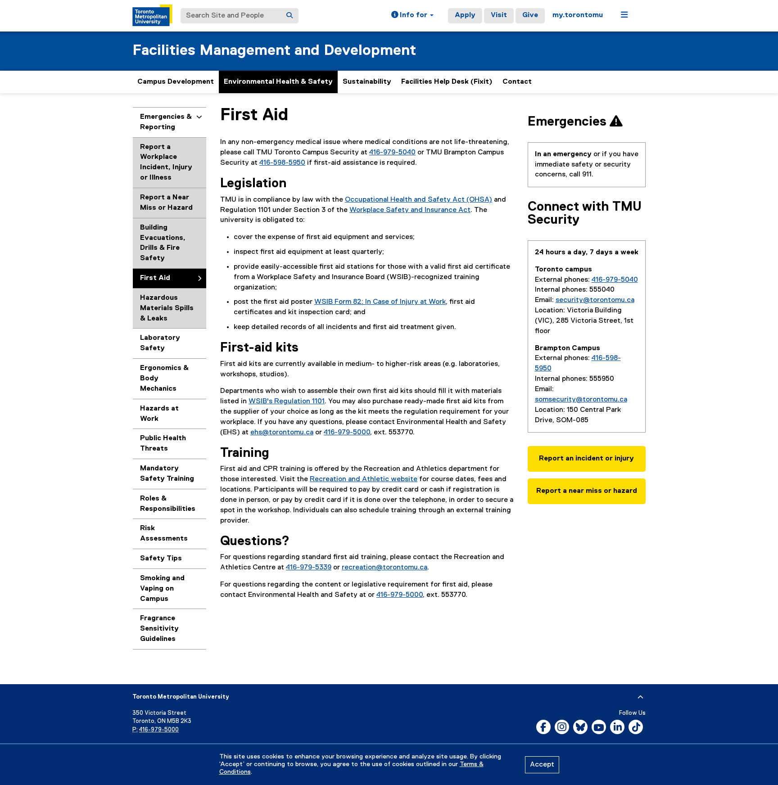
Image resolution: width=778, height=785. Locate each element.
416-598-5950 (282, 163)
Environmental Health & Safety (278, 82)
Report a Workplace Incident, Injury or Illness (166, 163)
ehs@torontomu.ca (281, 432)
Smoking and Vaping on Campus (162, 589)
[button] (412, 15)
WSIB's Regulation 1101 (287, 401)
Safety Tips (161, 558)
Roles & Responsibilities (167, 504)
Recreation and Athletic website (363, 479)
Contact (517, 82)
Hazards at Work (159, 414)
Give (530, 15)
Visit (499, 15)
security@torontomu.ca (595, 300)
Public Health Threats (163, 443)
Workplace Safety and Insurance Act (409, 210)
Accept (542, 764)
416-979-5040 (392, 152)
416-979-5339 (308, 567)
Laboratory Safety (160, 343)
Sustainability (367, 82)
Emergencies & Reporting (166, 122)
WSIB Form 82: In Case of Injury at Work (380, 302)
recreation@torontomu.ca (384, 567)
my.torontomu (577, 15)
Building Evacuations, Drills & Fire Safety (162, 243)
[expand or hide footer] (640, 697)
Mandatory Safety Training (167, 474)
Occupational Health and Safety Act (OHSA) (418, 199)
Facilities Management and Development (274, 50)
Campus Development (175, 82)
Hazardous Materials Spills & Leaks (167, 308)
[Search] (289, 15)
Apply (465, 15)
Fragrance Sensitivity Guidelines (159, 629)
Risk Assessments (164, 533)
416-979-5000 (347, 432)
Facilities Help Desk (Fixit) (447, 82)
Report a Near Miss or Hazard (166, 203)
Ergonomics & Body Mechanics (164, 378)
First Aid (155, 278)
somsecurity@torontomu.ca (581, 399)
